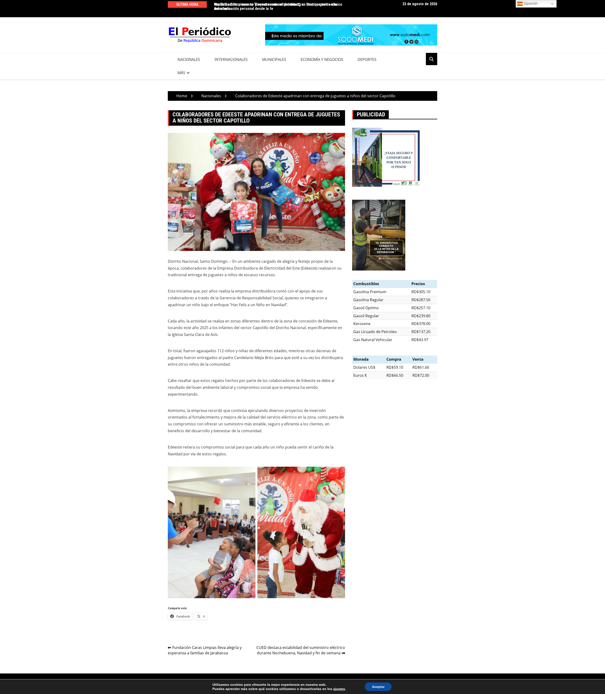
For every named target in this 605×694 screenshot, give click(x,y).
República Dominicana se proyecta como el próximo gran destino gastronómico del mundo (278, 6)
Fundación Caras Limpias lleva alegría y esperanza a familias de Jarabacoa (205, 650)
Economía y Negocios (322, 59)
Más (181, 72)
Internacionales (231, 59)
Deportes (367, 59)
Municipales (274, 59)
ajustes (339, 689)
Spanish (530, 3)
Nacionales (188, 59)
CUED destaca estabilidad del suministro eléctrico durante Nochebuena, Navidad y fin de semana (300, 650)
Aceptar (378, 687)
